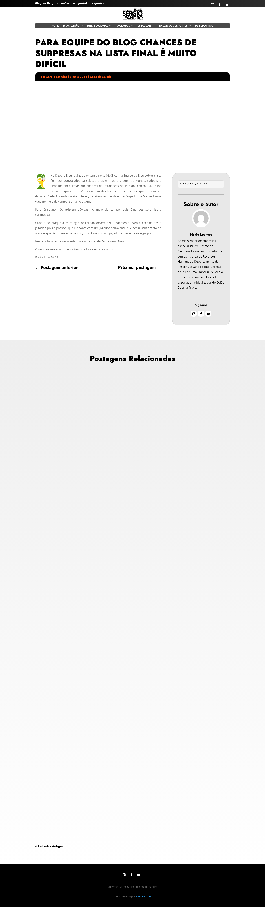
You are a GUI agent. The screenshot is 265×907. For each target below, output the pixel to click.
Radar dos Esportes (173, 26)
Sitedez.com (143, 896)
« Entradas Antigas (49, 846)
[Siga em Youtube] (227, 5)
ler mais (44, 514)
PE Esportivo (204, 26)
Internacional (97, 26)
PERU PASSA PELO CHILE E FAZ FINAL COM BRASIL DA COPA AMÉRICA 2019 (99, 804)
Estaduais (144, 26)
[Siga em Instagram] (212, 5)
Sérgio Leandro (56, 77)
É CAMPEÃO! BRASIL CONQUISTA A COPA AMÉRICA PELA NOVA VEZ (93, 486)
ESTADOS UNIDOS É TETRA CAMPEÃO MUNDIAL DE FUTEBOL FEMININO (96, 647)
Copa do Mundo (100, 77)
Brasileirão (71, 26)
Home (55, 26)
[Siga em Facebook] (220, 5)
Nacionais (122, 26)
